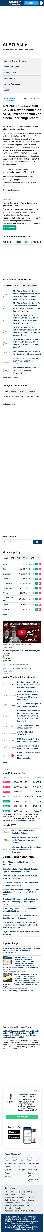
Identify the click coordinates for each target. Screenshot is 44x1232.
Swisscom (7, 574)
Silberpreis (29, 1203)
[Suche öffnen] (41, 3)
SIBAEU (37, 792)
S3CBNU (37, 782)
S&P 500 (31, 1197)
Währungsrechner (12, 1211)
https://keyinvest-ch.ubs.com (23, 821)
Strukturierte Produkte (20, 1205)
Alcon (5, 593)
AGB (29, 1176)
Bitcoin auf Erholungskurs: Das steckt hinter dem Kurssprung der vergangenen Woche (21, 901)
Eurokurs (18, 1203)
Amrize (6, 609)
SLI (22, 1192)
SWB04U (37, 806)
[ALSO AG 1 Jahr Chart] (36, 242)
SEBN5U (37, 801)
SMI (6, 1200)
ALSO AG (7, 242)
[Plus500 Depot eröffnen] (13, 4)
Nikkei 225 (21, 1197)
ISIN (21, 50)
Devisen (31, 1200)
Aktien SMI (9, 1192)
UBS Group (8, 588)
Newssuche (9, 536)
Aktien (22, 1200)
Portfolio (18, 1208)
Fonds (7, 1205)
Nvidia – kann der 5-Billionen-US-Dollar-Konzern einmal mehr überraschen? (29, 684)
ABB (5, 564)
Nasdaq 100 (9, 1197)
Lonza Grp (7, 583)
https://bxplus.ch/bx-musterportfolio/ (15, 664)
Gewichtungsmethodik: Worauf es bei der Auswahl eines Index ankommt (26, 840)
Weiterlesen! (9, 228)
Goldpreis (14, 1200)
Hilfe (20, 1167)
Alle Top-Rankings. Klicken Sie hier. (18, 991)
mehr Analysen (9, 404)
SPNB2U (37, 787)
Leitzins (32, 1211)
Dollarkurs (9, 1203)
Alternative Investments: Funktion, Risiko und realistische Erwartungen (26, 849)
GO (37, 542)
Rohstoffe (8, 1208)
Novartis (6, 579)
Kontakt (8, 1167)
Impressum (32, 1167)
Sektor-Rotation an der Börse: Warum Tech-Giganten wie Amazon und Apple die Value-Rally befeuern (20, 924)
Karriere (8, 1170)
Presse (7, 1173)
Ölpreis (24, 1211)
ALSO (22, 133)
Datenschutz (33, 1170)
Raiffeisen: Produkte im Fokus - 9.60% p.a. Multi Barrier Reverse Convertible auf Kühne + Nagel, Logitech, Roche (29, 716)
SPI (17, 1192)
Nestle (5, 605)
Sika (4, 569)
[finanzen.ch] (14, 2)
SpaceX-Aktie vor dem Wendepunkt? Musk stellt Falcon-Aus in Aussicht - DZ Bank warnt (21, 892)
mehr (5, 614)
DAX (35, 1192)
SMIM (28, 1192)
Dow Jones (22, 1195)
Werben (22, 1170)
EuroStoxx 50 (10, 1195)
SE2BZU (37, 811)
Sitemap (8, 1176)
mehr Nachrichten (10, 378)
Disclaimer (32, 1173)
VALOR (6, 50)
